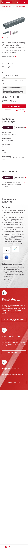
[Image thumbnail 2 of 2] (15, 33)
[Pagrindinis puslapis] (8, 2)
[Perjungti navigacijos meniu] (2, 2)
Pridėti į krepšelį (15, 106)
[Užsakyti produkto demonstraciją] (6, 547)
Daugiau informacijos (8, 56)
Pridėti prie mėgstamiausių (9, 110)
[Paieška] (24, 2)
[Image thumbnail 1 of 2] (6, 33)
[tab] (6, 13)
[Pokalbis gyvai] (9, 547)
